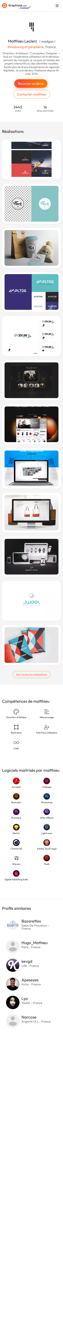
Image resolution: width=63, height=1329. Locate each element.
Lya (25, 998)
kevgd (27, 961)
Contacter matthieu (31, 94)
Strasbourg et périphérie (25, 47)
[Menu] (57, 5)
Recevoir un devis (31, 83)
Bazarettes (31, 921)
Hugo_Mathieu (35, 942)
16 (45, 108)
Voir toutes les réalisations (31, 674)
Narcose (29, 1017)
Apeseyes (30, 979)
